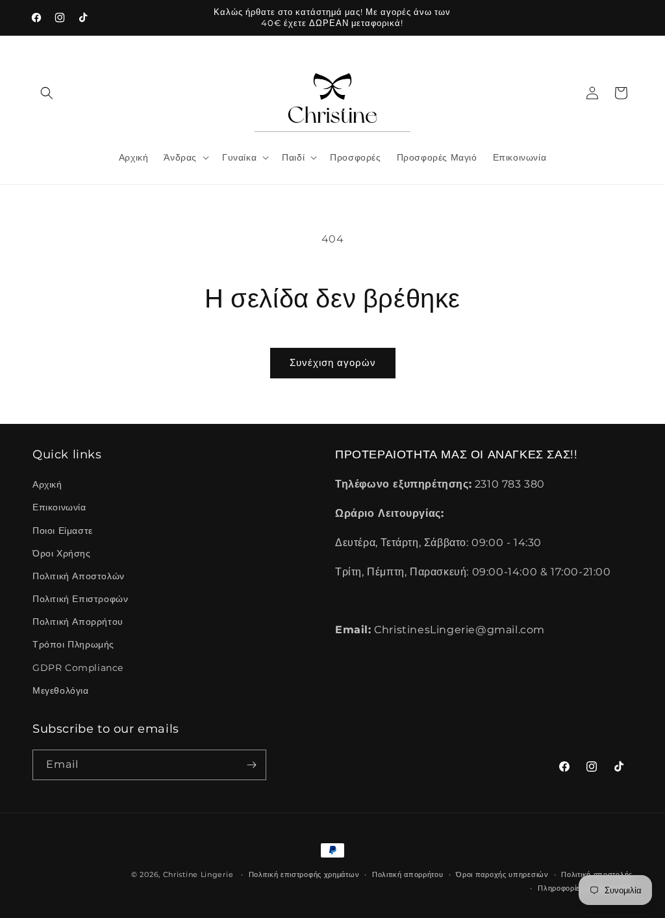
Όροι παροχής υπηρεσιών (502, 874)
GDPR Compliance (77, 668)
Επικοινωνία (59, 507)
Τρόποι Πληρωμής (73, 644)
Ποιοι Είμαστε (62, 530)
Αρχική (47, 484)
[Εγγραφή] (251, 765)
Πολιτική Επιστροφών (80, 599)
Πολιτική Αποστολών (78, 576)
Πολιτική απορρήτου (408, 874)
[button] (46, 93)
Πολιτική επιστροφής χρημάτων (304, 874)
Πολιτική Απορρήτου (77, 621)
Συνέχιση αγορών (333, 362)
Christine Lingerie (198, 874)
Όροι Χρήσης (61, 553)
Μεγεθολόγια (60, 690)
